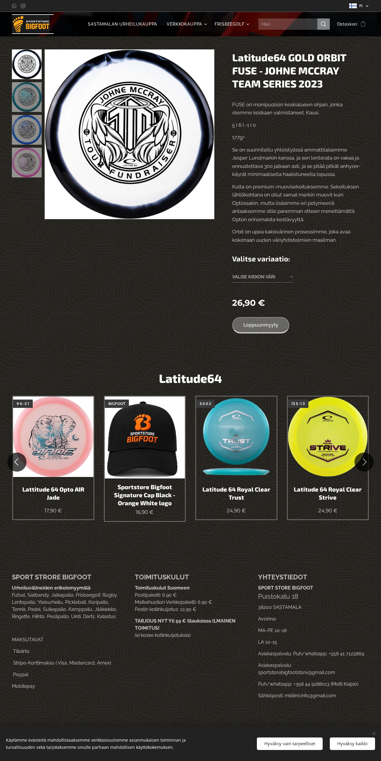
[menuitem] (124, 24)
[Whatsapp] (14, 6)
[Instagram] (23, 6)
